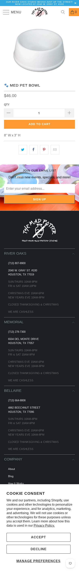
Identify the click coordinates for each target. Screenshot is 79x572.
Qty (7, 104)
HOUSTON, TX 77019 (21, 274)
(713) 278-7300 (17, 331)
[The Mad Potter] (39, 12)
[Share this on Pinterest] (44, 149)
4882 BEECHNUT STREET (24, 407)
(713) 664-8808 (17, 400)
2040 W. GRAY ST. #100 (22, 270)
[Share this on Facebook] (33, 149)
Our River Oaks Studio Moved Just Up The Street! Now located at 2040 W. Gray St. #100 (39, 3)
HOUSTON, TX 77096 (21, 411)
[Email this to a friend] (55, 149)
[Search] (64, 12)
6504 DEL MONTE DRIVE (23, 339)
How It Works (16, 483)
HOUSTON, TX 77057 (21, 343)
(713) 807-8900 (17, 263)
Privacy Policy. (44, 525)
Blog (10, 476)
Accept (38, 537)
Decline (39, 549)
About (11, 469)
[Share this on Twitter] (22, 149)
